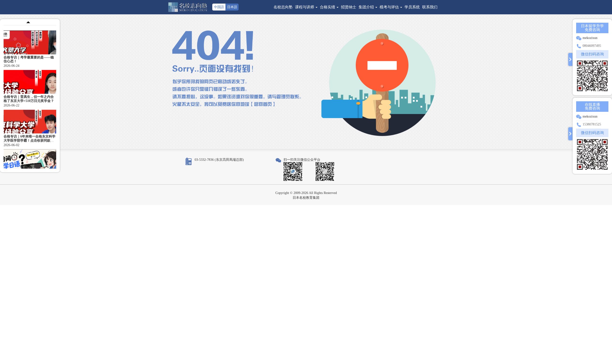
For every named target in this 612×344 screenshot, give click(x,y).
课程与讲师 (305, 7)
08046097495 (592, 46)
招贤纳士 (348, 7)
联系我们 (429, 7)
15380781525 (592, 124)
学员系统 (412, 7)
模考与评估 (390, 7)
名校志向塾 (283, 7)
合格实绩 (328, 7)
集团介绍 (367, 7)
